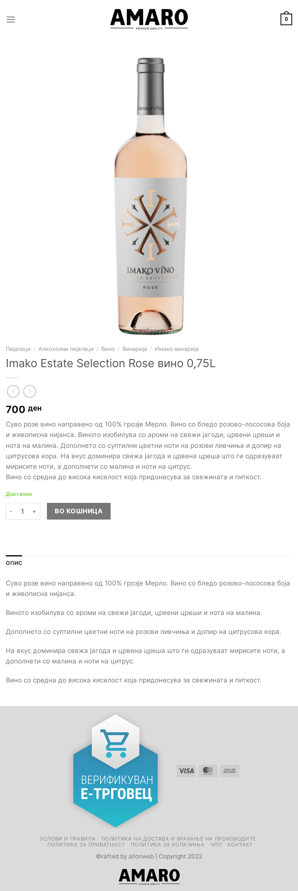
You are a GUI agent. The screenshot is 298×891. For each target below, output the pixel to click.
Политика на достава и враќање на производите (178, 839)
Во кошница (78, 511)
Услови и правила (67, 839)
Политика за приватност (86, 844)
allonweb (141, 856)
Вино (108, 348)
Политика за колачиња (167, 844)
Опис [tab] (14, 563)
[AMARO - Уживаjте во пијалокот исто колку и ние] (149, 19)
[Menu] (11, 19)
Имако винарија (177, 348)
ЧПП (216, 844)
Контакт (240, 844)
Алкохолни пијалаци (66, 348)
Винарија (135, 348)
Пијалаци (18, 348)
